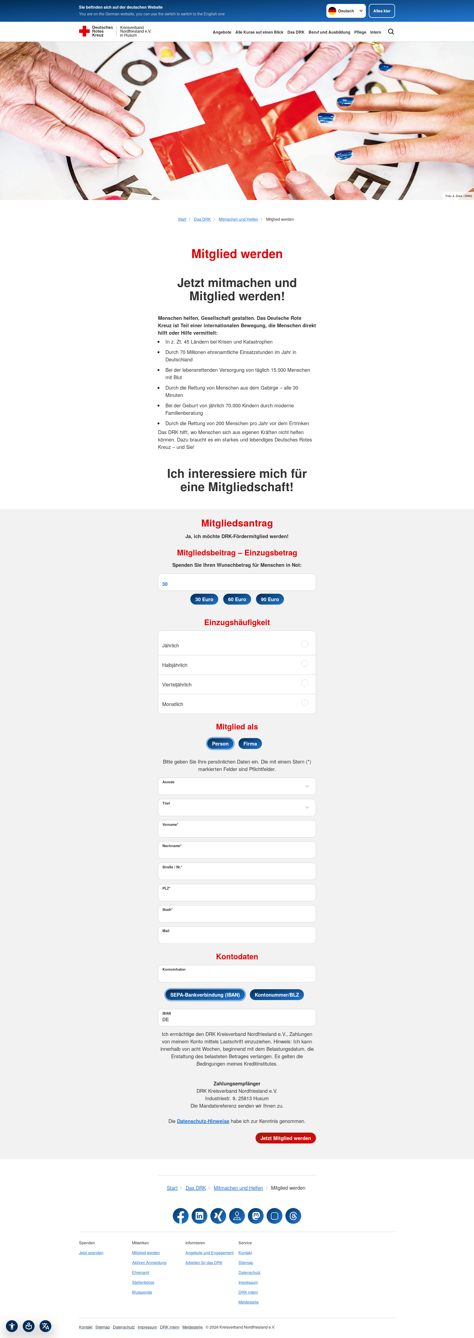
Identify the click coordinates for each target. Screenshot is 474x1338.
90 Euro (270, 599)
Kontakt (245, 1252)
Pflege (360, 32)
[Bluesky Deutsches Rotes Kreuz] (274, 1216)
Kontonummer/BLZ (277, 994)
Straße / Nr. (172, 866)
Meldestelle (248, 1302)
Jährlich (170, 645)
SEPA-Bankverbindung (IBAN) (205, 994)
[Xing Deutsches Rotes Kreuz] (218, 1216)
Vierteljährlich (177, 684)
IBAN (166, 1013)
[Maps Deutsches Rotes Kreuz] (237, 1216)
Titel (166, 803)
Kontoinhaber (174, 969)
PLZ (166, 888)
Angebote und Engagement (209, 1252)
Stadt (167, 909)
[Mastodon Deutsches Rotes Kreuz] (256, 1216)
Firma (250, 743)
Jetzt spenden (91, 1252)
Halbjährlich (174, 664)
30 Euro (204, 599)
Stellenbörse (143, 1282)
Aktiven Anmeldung (149, 1262)
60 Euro (237, 599)
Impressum (248, 1282)
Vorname (170, 824)
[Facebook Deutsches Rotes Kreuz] (181, 1216)
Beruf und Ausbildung (329, 32)
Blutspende (142, 1292)
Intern (375, 32)
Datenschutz (249, 1272)
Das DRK (296, 32)
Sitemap (245, 1262)
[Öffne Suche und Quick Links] (391, 32)
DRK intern (248, 1292)
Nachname (171, 845)
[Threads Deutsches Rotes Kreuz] (293, 1216)
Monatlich (172, 703)
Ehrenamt (140, 1272)
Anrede (168, 781)
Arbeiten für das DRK (204, 1262)
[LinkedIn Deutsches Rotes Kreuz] (199, 1216)
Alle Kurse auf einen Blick (259, 32)
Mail (165, 930)
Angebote (222, 32)
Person (220, 743)
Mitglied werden (146, 1252)
